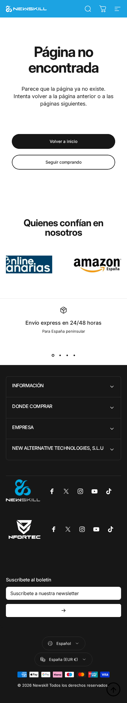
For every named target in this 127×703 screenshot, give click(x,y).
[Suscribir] (63, 610)
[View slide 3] (67, 355)
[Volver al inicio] (113, 689)
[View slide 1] (52, 355)
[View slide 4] (74, 355)
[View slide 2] (60, 355)
